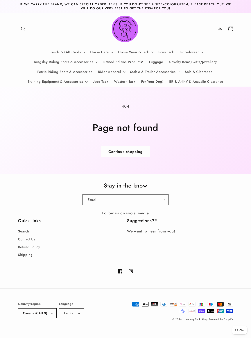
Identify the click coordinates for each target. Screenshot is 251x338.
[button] (23, 29)
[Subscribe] (163, 200)
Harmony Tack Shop (195, 319)
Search (23, 231)
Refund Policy (29, 247)
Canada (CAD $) (35, 313)
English (69, 313)
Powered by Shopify (221, 319)
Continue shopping (125, 151)
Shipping (25, 254)
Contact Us (26, 239)
